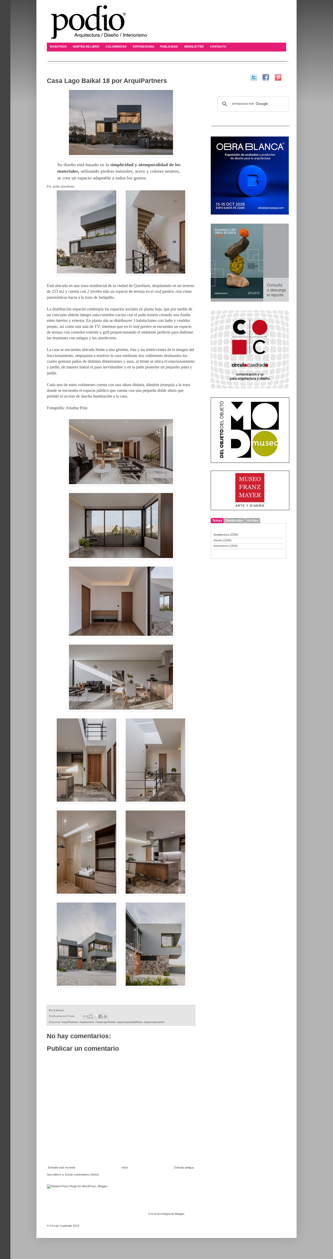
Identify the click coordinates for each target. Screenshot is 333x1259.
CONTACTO (218, 46)
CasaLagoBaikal (105, 1022)
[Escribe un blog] (90, 1016)
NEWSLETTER (194, 46)
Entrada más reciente (61, 1167)
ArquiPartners (70, 1022)
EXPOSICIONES (143, 46)
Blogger (179, 1213)
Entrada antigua (184, 1167)
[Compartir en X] (95, 1016)
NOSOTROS (58, 46)
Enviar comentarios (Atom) (82, 1174)
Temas (217, 520)
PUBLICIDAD (169, 46)
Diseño (218, 540)
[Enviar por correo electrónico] (85, 1016)
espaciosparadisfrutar (129, 1022)
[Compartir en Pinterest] (105, 1016)
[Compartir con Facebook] (100, 1016)
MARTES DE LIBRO (86, 46)
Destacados (235, 520)
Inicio (124, 1167)
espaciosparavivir (154, 1022)
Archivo (253, 520)
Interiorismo (221, 545)
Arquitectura (86, 1022)
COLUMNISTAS (116, 46)
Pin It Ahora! (56, 1010)
